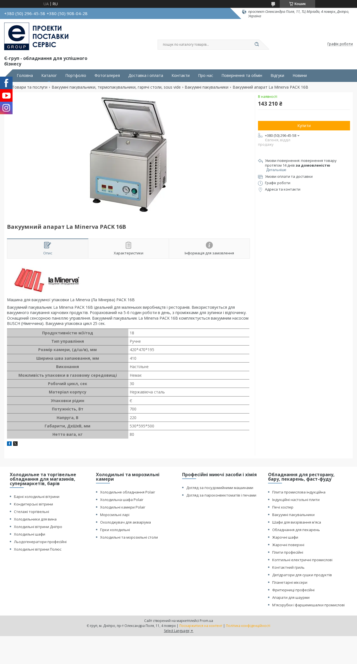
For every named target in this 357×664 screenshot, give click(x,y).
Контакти (181, 75)
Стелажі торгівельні (31, 511)
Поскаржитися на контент (200, 625)
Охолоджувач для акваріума (125, 522)
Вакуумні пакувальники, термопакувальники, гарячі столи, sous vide (116, 87)
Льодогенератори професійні (40, 541)
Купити (304, 125)
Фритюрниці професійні (293, 589)
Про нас (205, 75)
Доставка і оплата (145, 75)
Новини (300, 75)
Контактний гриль (288, 567)
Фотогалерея (107, 75)
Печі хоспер (282, 507)
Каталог (49, 75)
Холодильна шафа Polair (121, 499)
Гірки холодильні (115, 529)
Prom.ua (206, 620)
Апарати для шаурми (291, 597)
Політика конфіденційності (248, 625)
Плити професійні (287, 552)
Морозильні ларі (114, 514)
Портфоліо (75, 75)
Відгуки (277, 75)
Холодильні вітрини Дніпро (38, 526)
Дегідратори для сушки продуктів (302, 574)
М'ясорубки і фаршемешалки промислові (308, 604)
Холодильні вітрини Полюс (37, 549)
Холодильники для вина (35, 519)
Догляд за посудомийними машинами (219, 487)
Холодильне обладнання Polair (127, 492)
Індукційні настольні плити (296, 499)
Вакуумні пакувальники (206, 87)
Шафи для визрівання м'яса (296, 522)
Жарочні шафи (285, 537)
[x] (15, 444)
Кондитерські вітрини (33, 504)
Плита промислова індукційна (298, 492)
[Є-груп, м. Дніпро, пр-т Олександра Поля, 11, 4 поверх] (36, 36)
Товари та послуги (29, 87)
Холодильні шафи (29, 534)
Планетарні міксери (289, 582)
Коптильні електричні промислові (302, 559)
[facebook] (9, 444)
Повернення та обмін (241, 75)
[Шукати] (256, 45)
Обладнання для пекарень (296, 529)
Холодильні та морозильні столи (129, 537)
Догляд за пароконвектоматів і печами (221, 495)
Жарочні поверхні (288, 544)
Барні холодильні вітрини (36, 496)
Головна (25, 75)
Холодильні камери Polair (122, 507)
